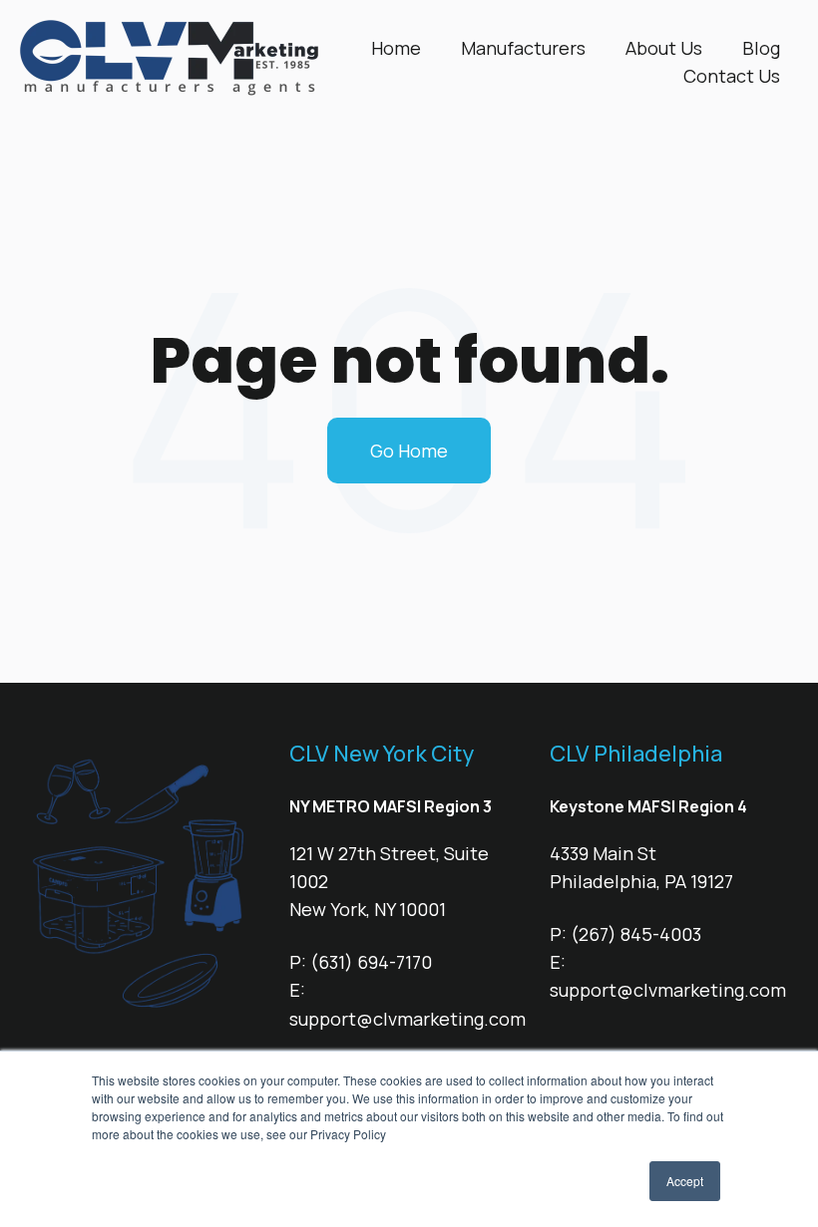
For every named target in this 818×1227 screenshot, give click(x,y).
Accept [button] (684, 1180)
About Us (663, 48)
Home (396, 48)
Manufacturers (523, 48)
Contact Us (731, 76)
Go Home (409, 450)
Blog (761, 48)
